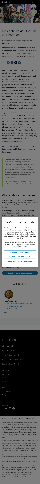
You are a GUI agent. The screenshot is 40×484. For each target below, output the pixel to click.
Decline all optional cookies (20, 257)
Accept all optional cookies (20, 252)
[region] (20, 242)
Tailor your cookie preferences (20, 261)
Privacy (16, 246)
